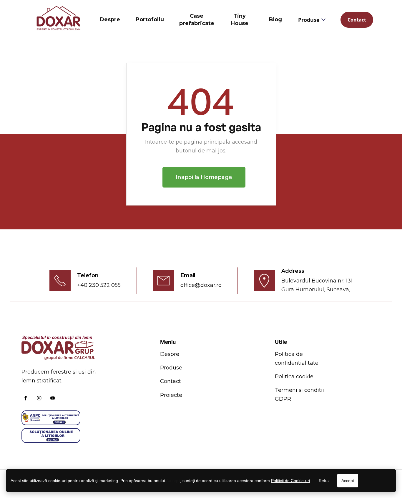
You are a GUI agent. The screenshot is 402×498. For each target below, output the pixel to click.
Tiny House (239, 20)
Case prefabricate (196, 20)
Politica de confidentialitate (296, 358)
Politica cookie (294, 376)
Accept (347, 480)
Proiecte (171, 395)
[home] (58, 19)
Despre (110, 19)
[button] (311, 20)
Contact (357, 20)
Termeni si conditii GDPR (299, 394)
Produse (171, 367)
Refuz (324, 480)
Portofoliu (150, 19)
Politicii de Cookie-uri (290, 480)
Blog (275, 19)
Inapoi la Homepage (204, 177)
